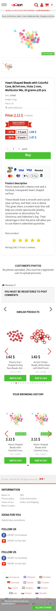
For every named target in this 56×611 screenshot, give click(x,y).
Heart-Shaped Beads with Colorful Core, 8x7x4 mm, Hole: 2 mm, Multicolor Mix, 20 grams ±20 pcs (15, 447)
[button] (11, 383)
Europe (44, 587)
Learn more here (22, 603)
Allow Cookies (44, 607)
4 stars (32, 240)
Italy (15, 593)
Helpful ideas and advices (13, 520)
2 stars (20, 240)
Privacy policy (7, 498)
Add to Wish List (15, 108)
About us (5, 495)
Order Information (28, 498)
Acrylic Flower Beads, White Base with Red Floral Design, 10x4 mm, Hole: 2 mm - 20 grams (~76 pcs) (40, 365)
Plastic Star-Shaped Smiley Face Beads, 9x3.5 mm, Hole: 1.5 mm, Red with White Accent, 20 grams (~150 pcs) (15, 365)
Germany (15, 582)
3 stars (26, 240)
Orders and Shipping (29, 502)
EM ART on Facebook (17, 535)
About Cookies (8, 505)
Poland (28, 593)
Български (14, 577)
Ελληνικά (31, 577)
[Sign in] (42, 5)
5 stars (39, 240)
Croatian (45, 582)
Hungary (29, 587)
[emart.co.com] (16, 5)
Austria (30, 582)
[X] (2, 601)
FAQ (22, 495)
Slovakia (43, 593)
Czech (15, 587)
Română (46, 577)
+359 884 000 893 (42, 10)
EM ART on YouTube (16, 540)
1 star (14, 240)
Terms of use (7, 502)
